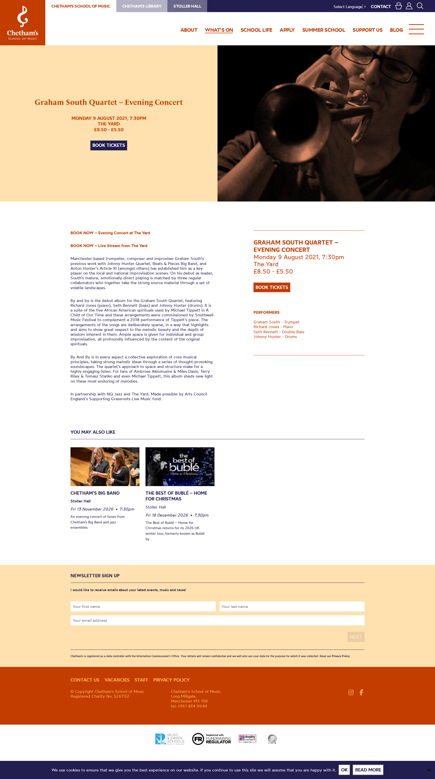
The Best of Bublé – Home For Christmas (176, 496)
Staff (141, 680)
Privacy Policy (341, 656)
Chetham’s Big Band (95, 493)
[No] (428, 769)
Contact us (84, 680)
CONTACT (381, 6)
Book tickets (108, 145)
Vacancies (117, 680)
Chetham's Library (142, 6)
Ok (344, 770)
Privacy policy (171, 680)
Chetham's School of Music (22, 22)
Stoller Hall (187, 6)
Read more (368, 770)
